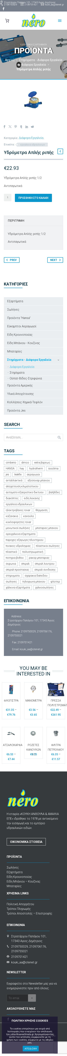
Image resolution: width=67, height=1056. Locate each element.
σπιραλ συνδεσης (45, 569)
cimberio (11, 462)
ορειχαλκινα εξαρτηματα (20, 533)
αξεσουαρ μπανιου (39, 480)
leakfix (18, 474)
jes (7, 474)
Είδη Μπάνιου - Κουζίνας (23, 343)
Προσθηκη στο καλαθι (33, 197)
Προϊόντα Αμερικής (20, 385)
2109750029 (10, 4)
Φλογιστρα (11, 700)
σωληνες (11, 581)
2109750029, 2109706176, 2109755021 (30, 633)
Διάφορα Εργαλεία (31, 138)
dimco (25, 462)
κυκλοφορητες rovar (18, 522)
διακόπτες (12, 498)
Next (53, 260)
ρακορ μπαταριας (39, 557)
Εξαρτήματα (15, 301)
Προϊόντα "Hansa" (19, 318)
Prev (13, 260)
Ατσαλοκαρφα (12, 745)
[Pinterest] (15, 126)
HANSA (10, 468)
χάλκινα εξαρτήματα (18, 587)
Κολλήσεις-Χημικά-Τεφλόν (25, 402)
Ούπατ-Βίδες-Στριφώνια (26, 378)
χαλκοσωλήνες (44, 587)
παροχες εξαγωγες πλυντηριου (24, 539)
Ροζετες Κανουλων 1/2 (33, 749)
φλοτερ (55, 581)
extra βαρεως (42, 462)
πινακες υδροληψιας (18, 545)
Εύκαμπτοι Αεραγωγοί (21, 326)
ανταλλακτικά (14, 480)
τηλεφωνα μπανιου (33, 581)
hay (22, 468)
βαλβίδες (54, 492)
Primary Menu (59, 20)
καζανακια (12, 516)
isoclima (53, 468)
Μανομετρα (33, 700)
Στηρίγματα (17, 372)
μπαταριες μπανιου (46, 528)
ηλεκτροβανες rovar (18, 510)
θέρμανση (41, 510)
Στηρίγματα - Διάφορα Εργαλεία (29, 360)
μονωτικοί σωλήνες (18, 528)
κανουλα (28, 516)
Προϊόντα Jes (16, 410)
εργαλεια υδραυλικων (32, 144)
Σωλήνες (13, 309)
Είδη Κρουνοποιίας (20, 334)
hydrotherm (36, 468)
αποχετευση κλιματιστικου (22, 486)
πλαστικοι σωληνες (48, 545)
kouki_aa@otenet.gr (54, 4)
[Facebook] (3, 8)
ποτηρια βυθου (15, 557)
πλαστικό (11, 551)
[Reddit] (32, 126)
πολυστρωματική (32, 551)
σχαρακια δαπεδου (36, 575)
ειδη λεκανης (32, 498)
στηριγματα (13, 575)
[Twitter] (10, 126)
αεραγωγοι (33, 474)
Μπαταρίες (14, 351)
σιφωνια (11, 563)
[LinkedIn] (26, 126)
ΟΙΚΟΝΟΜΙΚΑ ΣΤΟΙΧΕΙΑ (26, 842)
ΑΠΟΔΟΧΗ (31, 1048)
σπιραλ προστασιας (17, 569)
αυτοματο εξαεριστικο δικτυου (25, 492)
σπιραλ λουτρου (44, 563)
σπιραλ (25, 563)
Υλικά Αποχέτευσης (20, 394)
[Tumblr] (21, 126)
